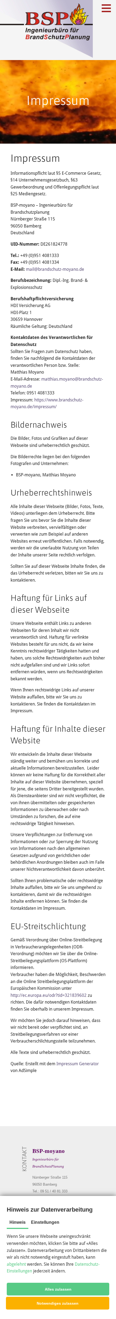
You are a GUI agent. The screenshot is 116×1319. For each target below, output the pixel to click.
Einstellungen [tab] (45, 1222)
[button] (58, 1289)
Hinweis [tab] (17, 1222)
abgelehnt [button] (16, 1264)
